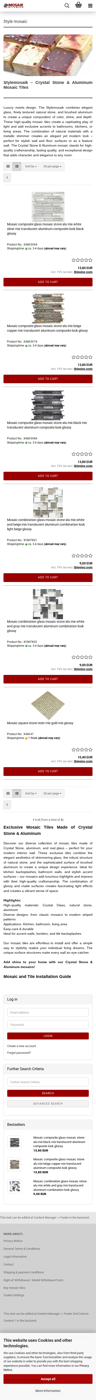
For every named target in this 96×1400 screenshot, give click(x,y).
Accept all (48, 1379)
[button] (8, 166)
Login (48, 1036)
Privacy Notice (12, 1241)
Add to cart (48, 282)
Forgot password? (19, 1052)
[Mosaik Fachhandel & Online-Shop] (11, 6)
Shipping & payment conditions (23, 1272)
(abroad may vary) (55, 248)
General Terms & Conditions (21, 1248)
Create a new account (21, 1046)
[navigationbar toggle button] (90, 6)
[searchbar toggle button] (67, 6)
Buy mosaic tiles (14, 1288)
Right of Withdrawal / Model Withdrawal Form (33, 1280)
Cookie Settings (13, 1295)
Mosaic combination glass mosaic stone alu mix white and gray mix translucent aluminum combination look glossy (45, 626)
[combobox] (31, 166)
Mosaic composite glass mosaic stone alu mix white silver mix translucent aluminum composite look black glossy (45, 228)
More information (48, 1391)
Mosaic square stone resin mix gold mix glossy (40, 723)
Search (48, 1093)
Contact (8, 1264)
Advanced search (48, 1103)
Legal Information (15, 1256)
